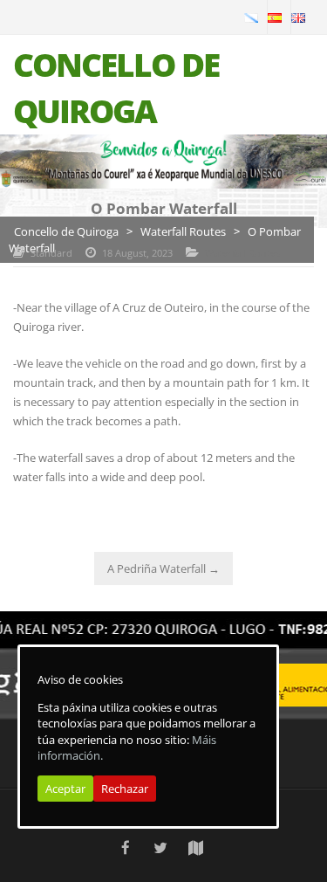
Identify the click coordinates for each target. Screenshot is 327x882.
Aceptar (65, 788)
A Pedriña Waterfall (163, 568)
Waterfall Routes (183, 231)
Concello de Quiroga (66, 231)
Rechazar (124, 788)
